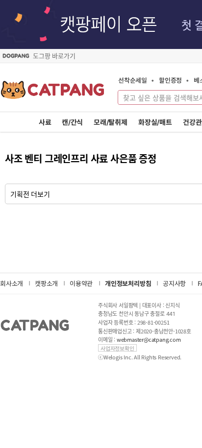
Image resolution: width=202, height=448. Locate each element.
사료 (45, 122)
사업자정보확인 (117, 348)
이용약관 (81, 283)
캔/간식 (72, 122)
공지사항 (174, 283)
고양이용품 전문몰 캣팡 (52, 93)
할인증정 (170, 80)
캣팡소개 (46, 283)
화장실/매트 (155, 122)
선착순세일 (132, 80)
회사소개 (11, 283)
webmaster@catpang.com (149, 339)
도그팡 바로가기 (54, 56)
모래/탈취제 (110, 122)
